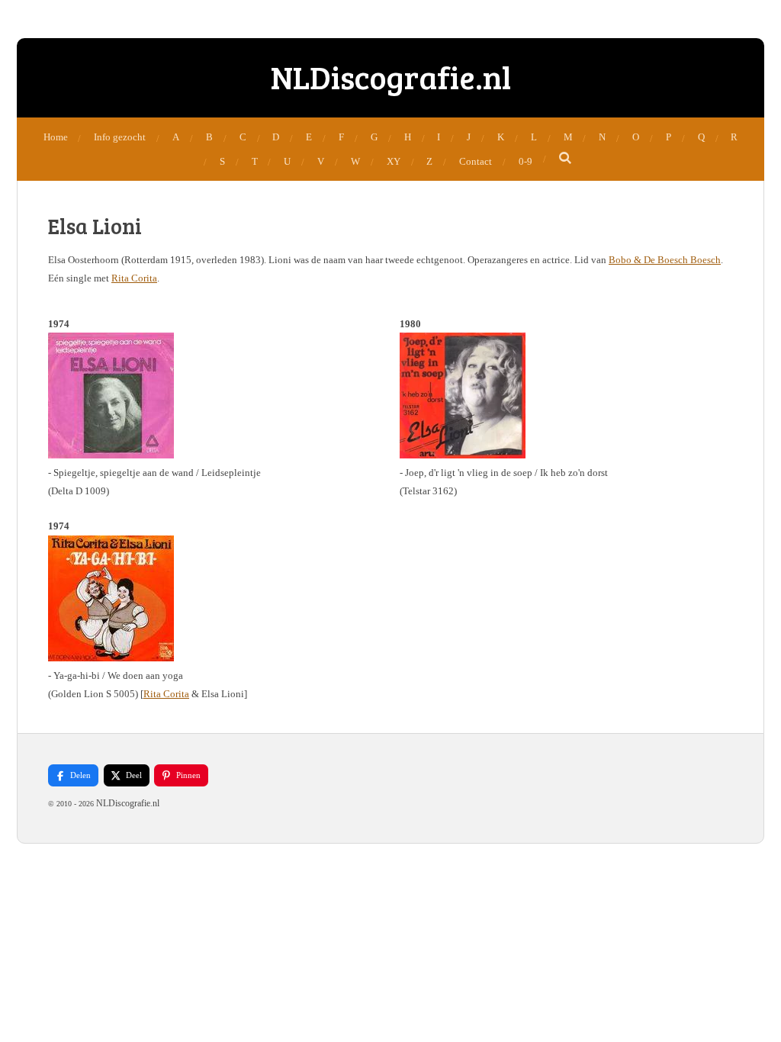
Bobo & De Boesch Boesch (665, 259)
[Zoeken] (565, 159)
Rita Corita (134, 278)
